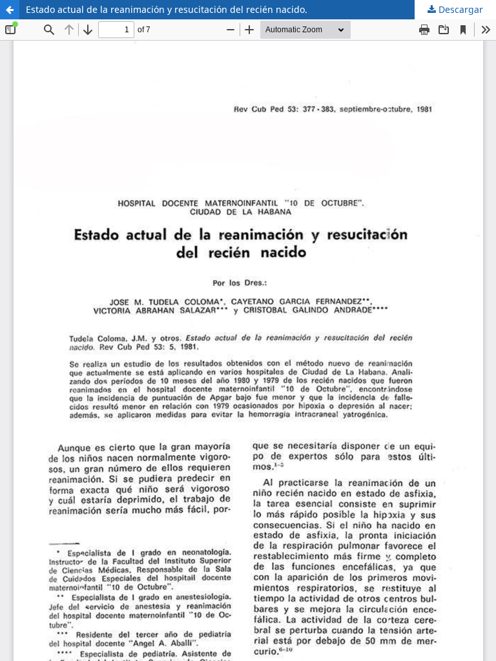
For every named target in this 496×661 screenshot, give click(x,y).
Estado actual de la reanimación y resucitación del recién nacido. (166, 9)
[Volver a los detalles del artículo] (9, 9)
